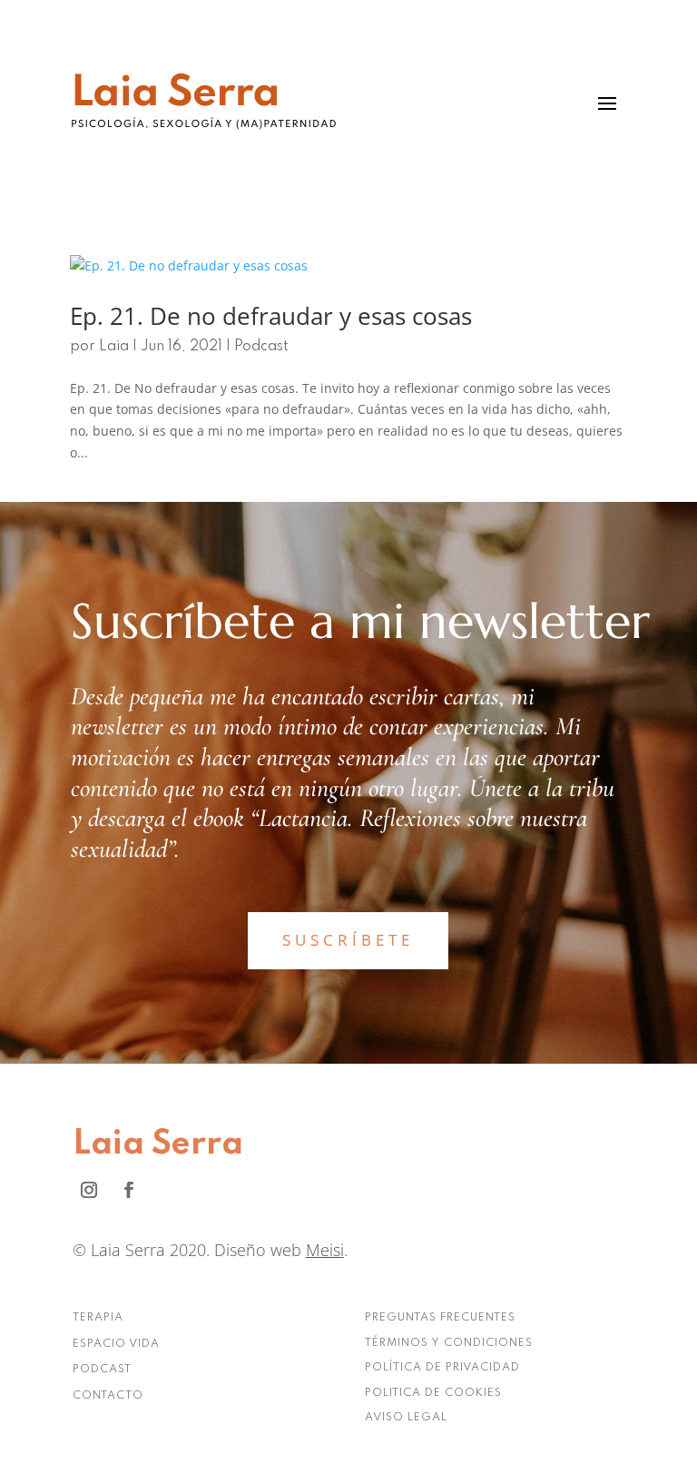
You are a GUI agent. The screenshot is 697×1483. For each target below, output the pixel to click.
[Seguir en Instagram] (89, 1190)
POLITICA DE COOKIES (433, 1393)
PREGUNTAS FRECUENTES (440, 1317)
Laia (114, 346)
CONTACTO (108, 1395)
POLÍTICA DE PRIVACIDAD (442, 1367)
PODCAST (102, 1369)
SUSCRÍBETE (348, 939)
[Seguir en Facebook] (129, 1190)
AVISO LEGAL (406, 1417)
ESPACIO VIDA (116, 1344)
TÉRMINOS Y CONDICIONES (449, 1343)
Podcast (261, 346)
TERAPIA (98, 1317)
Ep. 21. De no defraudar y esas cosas (271, 316)
